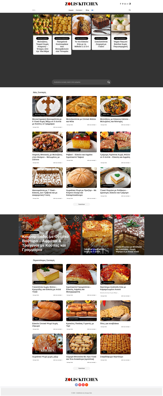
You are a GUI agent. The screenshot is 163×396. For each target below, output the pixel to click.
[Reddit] (127, 4)
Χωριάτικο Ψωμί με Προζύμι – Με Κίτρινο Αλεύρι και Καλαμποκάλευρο (81, 192)
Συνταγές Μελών (73, 282)
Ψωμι (70, 185)
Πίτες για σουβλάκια (109, 323)
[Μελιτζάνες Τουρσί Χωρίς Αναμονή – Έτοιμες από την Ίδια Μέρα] (42, 24)
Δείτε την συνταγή (57, 127)
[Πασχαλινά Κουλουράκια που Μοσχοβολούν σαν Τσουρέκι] (62, 24)
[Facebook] (120, 4)
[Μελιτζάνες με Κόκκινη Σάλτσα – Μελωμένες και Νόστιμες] (115, 106)
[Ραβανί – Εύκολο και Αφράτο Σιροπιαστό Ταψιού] (81, 142)
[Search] (130, 10)
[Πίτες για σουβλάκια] (115, 310)
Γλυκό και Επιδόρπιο (81, 38)
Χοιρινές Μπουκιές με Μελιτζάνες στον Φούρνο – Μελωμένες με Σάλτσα (47, 157)
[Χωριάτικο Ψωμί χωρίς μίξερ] (47, 344)
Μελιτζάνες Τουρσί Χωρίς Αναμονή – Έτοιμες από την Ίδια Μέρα (42, 46)
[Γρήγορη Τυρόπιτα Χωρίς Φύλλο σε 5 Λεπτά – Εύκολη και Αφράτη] (115, 142)
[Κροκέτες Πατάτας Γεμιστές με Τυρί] (81, 310)
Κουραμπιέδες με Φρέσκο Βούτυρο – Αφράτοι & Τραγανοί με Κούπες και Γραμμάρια (45, 243)
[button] (81, 78)
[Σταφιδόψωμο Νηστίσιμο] (115, 344)
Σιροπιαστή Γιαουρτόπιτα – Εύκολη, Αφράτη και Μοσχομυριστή (78, 289)
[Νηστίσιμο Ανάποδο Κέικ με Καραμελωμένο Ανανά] (115, 274)
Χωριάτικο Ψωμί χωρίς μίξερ (45, 357)
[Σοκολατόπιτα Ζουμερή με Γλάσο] (101, 24)
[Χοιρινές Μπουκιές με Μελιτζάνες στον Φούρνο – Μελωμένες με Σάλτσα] (47, 142)
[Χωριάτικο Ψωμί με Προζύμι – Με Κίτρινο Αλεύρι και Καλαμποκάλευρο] (81, 177)
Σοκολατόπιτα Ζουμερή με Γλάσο (101, 44)
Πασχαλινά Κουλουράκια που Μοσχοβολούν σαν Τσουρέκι (62, 46)
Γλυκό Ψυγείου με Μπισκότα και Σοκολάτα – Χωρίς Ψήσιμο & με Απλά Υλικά (129, 249)
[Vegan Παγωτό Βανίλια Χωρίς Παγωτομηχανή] (120, 24)
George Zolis (36, 127)
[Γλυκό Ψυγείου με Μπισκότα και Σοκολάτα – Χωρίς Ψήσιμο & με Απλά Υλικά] (129, 234)
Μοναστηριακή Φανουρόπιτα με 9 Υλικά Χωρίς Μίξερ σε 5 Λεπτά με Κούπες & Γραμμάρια (47, 121)
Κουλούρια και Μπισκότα (62, 38)
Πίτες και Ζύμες (72, 114)
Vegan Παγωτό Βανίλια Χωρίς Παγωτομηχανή (121, 44)
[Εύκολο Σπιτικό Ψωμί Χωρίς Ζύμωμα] (47, 310)
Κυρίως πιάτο (106, 114)
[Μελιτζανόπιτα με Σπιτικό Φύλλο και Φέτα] (81, 106)
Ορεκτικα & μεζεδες (42, 38)
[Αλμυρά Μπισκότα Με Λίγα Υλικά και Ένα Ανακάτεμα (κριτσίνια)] (81, 344)
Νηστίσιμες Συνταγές (40, 114)
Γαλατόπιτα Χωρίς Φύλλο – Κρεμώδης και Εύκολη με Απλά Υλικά (46, 289)
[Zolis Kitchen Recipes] (81, 3)
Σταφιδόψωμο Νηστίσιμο (111, 357)
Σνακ (70, 351)
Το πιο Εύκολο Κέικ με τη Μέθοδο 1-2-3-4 (82, 44)
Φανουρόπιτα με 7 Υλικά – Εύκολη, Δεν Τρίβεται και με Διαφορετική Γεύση (44, 192)
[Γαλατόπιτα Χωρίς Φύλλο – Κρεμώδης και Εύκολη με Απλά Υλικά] (47, 274)
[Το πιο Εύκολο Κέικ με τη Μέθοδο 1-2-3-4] (81, 24)
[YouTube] (125, 4)
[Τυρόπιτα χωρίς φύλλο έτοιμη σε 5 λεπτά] (97, 234)
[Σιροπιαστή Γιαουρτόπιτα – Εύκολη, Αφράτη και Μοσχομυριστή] (81, 274)
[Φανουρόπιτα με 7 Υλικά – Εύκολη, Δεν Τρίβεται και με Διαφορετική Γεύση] (47, 177)
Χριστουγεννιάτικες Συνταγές (31, 232)
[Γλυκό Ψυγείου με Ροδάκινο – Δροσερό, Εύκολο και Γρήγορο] (115, 177)
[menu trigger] (34, 10)
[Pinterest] (123, 4)
